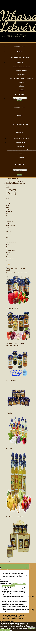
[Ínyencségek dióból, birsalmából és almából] (18, 270)
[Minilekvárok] (18, 410)
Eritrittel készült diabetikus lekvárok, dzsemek (21, 150)
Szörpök (21, 86)
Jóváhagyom (32, 628)
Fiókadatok (19, 95)
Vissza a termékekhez (18, 584)
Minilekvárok (21, 74)
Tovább (8, 264)
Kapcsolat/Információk (20, 57)
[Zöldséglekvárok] (18, 341)
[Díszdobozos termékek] (18, 559)
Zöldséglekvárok (21, 70)
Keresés (20, 100)
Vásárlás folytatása (8, 586)
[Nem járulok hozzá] (11, 630)
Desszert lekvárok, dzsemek (21, 67)
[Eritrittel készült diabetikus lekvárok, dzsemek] (18, 378)
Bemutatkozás (19, 46)
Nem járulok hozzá (5, 630)
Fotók (19, 51)
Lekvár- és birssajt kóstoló (11, 187)
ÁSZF (7, 569)
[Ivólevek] (18, 514)
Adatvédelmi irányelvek (12, 570)
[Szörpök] (18, 445)
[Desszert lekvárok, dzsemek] (18, 305)
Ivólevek (21, 90)
